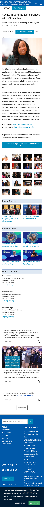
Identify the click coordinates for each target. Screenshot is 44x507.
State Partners (30, 462)
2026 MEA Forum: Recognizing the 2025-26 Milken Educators (10, 219)
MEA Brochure (29, 445)
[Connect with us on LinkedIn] (14, 470)
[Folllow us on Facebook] (5, 470)
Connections (7, 441)
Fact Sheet (28, 443)
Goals (26, 437)
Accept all (34, 503)
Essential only (20, 503)
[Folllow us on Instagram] (11, 470)
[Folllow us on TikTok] (16, 470)
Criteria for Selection (32, 440)
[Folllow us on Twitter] (3, 470)
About (4, 427)
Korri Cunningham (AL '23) (22, 124)
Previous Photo (25, 32)
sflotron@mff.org (8, 301)
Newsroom (6, 432)
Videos (5, 438)
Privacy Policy (29, 496)
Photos (5, 435)
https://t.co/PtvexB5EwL (25, 395)
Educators (6, 430)
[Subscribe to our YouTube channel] (8, 470)
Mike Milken (29, 457)
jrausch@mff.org (7, 285)
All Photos (19, 8)
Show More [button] (22, 408)
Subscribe (8, 478)
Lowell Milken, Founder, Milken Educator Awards (31, 451)
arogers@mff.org (8, 317)
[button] (22, 334)
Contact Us (6, 444)
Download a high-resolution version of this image (22, 145)
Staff (26, 459)
